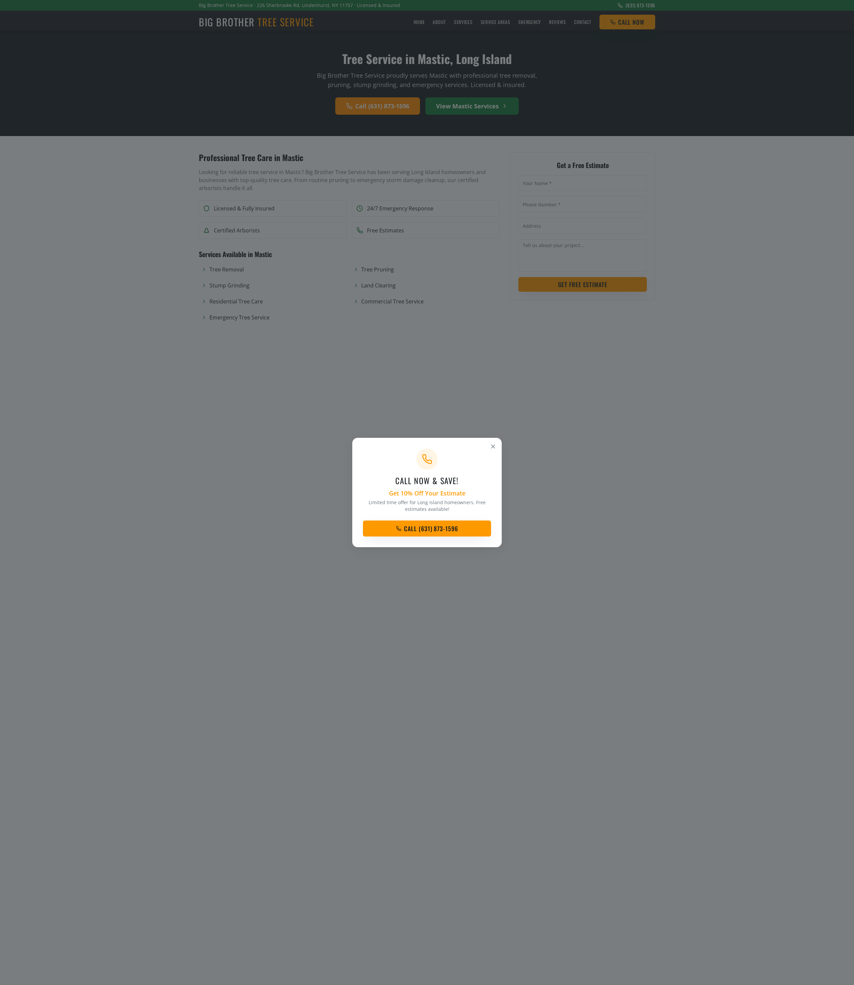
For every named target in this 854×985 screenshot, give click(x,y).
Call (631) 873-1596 (431, 528)
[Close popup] (493, 446)
